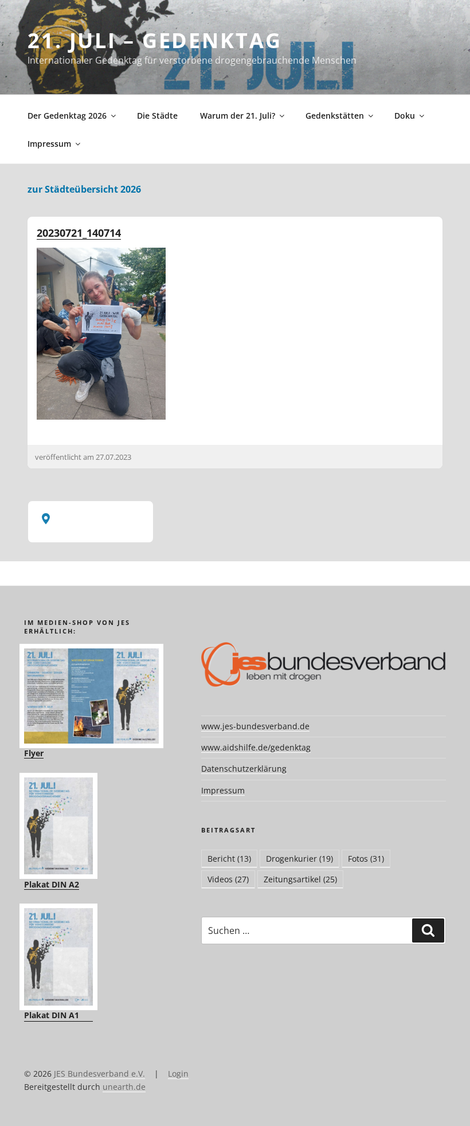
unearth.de (124, 1086)
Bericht (229, 858)
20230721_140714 (79, 233)
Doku (404, 115)
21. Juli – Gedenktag (155, 40)
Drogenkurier (299, 858)
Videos (228, 879)
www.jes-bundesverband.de (255, 726)
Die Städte (157, 115)
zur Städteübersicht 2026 (84, 189)
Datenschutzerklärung (244, 768)
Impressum (49, 143)
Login (178, 1073)
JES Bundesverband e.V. (99, 1073)
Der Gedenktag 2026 (67, 115)
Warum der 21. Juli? (237, 115)
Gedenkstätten (335, 115)
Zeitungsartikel (300, 879)
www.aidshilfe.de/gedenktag (256, 747)
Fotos (366, 858)
